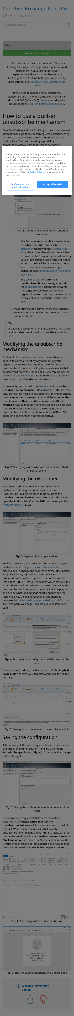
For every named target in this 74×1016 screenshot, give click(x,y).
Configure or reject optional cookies (21, 185)
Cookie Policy (36, 172)
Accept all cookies (52, 184)
